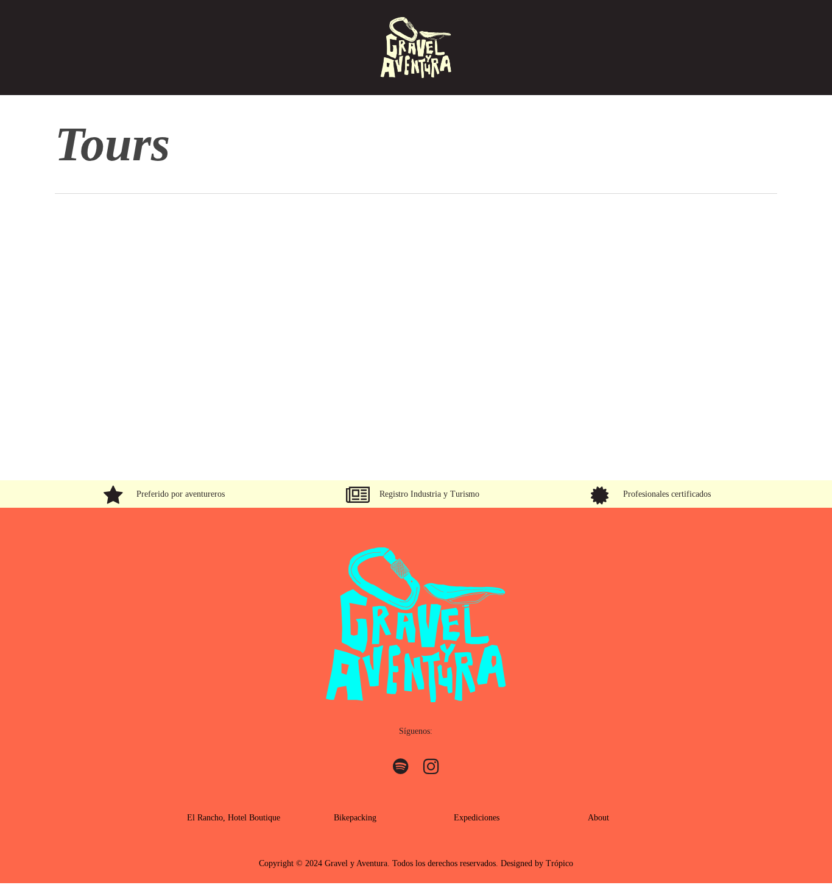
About (598, 817)
